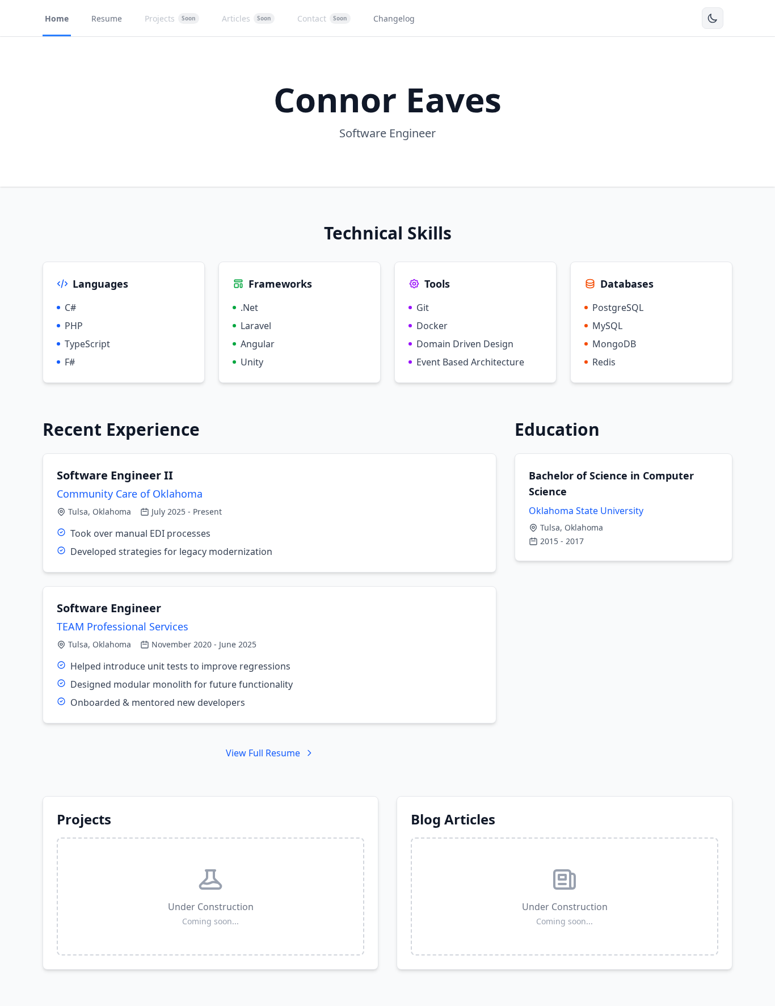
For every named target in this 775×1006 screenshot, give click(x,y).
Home (57, 18)
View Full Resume (263, 753)
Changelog (394, 18)
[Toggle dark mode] (712, 18)
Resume (106, 18)
